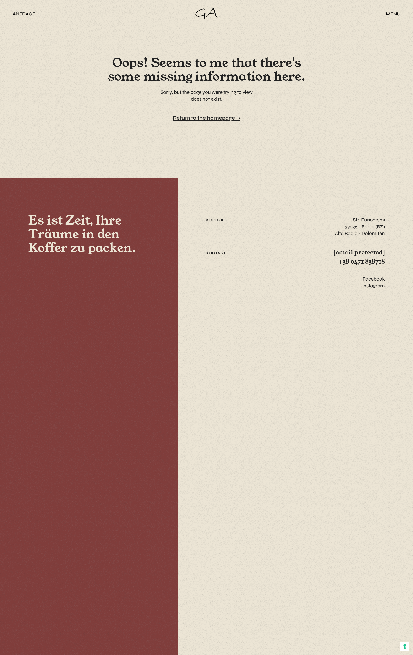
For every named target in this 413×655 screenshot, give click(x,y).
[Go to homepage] (206, 14)
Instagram (373, 286)
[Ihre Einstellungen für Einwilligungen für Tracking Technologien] (404, 646)
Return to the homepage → (206, 118)
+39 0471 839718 (362, 261)
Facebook (374, 279)
